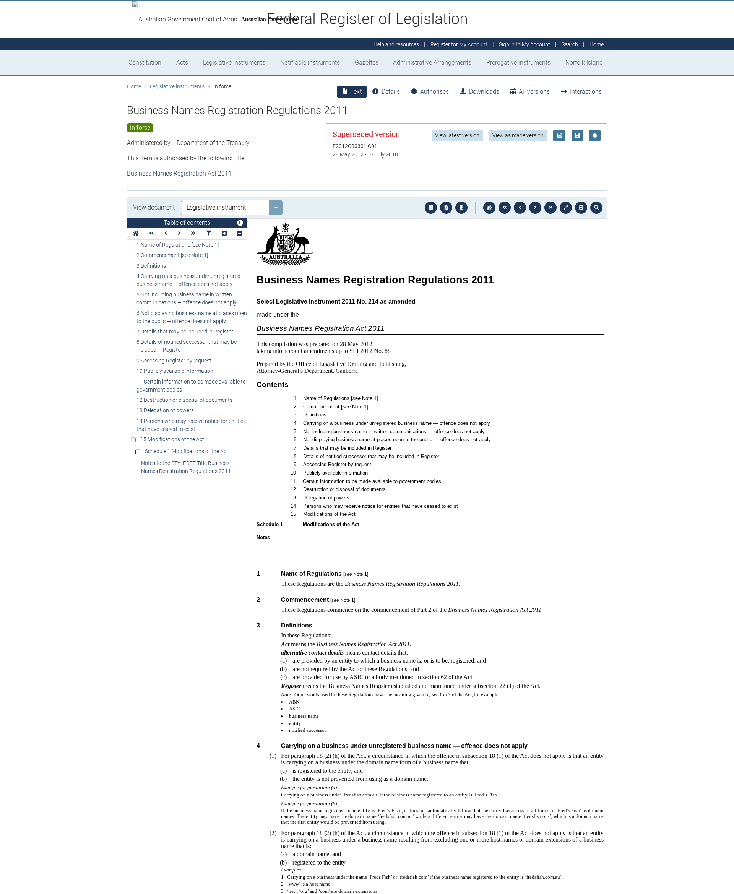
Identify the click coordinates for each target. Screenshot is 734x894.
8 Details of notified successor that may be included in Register (186, 346)
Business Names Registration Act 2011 (179, 173)
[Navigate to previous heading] (166, 233)
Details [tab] (391, 91)
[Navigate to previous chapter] (505, 208)
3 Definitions (151, 266)
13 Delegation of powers (165, 410)
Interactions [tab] (586, 91)
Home (134, 86)
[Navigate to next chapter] (550, 208)
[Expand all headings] (224, 233)
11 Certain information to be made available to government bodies (191, 386)
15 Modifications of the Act (172, 439)
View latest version (457, 135)
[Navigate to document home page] (135, 233)
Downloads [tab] (484, 91)
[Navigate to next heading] (179, 233)
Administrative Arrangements (432, 62)
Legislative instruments (234, 62)
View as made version (518, 135)
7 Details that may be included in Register (184, 331)
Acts (182, 62)
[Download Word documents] (461, 208)
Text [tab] (356, 91)
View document (154, 207)
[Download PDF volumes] (446, 208)
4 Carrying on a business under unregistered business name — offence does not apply (188, 280)
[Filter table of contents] (209, 233)
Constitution (144, 62)
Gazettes (366, 62)
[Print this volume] (581, 208)
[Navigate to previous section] (520, 208)
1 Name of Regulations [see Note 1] (177, 245)
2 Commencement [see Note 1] (172, 255)
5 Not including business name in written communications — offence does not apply (186, 298)
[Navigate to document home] (489, 208)
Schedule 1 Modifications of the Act (186, 451)
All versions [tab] (534, 91)
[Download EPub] (431, 208)
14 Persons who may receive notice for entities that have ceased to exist (191, 425)
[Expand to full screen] (566, 208)
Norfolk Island (584, 62)
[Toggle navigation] (240, 223)
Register (458, 44)
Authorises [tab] (434, 91)
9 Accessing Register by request (173, 361)
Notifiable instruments (310, 62)
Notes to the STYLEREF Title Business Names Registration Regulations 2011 (186, 467)
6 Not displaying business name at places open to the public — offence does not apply (191, 317)
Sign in (524, 44)
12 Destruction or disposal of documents (184, 400)
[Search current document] (596, 208)
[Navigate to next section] (535, 208)
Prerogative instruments (518, 62)
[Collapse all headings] (239, 233)
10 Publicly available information (174, 371)
